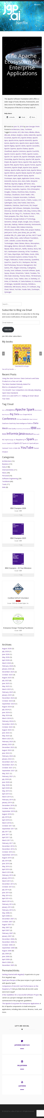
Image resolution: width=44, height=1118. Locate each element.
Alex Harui (24, 132)
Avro (19, 181)
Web (15, 448)
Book (21, 414)
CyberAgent (8, 203)
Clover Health (25, 195)
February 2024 (7, 721)
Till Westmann (36, 276)
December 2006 (8, 939)
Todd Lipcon (8, 279)
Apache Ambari (26, 138)
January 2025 (7, 695)
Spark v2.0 (10, 443)
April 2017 (6, 837)
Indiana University (26, 227)
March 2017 (6, 840)
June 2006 (6, 956)
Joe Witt (33, 232)
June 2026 (6, 654)
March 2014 (6, 901)
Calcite (27, 186)
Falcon (33, 213)
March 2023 (6, 738)
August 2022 (7, 750)
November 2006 (8, 942)
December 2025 (8, 672)
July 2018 (5, 817)
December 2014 (8, 884)
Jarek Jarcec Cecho (10, 232)
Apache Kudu (25, 170)
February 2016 (7, 875)
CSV (18, 419)
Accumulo (13, 132)
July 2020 (5, 779)
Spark (38, 270)
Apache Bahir (34, 143)
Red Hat (33, 262)
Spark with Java (33, 443)
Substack (5, 448)
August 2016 (7, 858)
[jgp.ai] (11, 20)
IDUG (38, 428)
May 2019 (6, 791)
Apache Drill (30, 159)
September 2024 (8, 704)
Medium (29, 433)
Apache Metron (9, 173)
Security (7, 270)
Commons (8, 197)
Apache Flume (19, 165)
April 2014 (6, 898)
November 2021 (8, 765)
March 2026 (6, 663)
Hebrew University (24, 224)
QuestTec (7, 262)
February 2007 (7, 933)
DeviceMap (35, 208)
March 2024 (6, 718)
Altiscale (7, 135)
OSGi (6, 257)
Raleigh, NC (12, 439)
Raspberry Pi (21, 439)
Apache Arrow (13, 140)
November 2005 (8, 965)
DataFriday (12, 423)
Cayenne (23, 189)
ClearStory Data (22, 192)
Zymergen (7, 292)
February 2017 (7, 843)
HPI (8, 227)
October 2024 (7, 701)
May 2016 (6, 866)
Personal (5, 475)
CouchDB (16, 200)
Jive (28, 232)
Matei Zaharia (19, 243)
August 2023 (7, 730)
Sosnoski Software (28, 270)
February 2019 (7, 799)
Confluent (31, 197)
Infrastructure (9, 230)
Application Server (28, 178)
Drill (24, 211)
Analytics (20, 135)
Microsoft (22, 246)
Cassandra (15, 189)
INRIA (22, 230)
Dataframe (5, 423)
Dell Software (17, 208)
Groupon (36, 222)
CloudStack (16, 195)
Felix (37, 213)
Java (22, 433)
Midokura (29, 246)
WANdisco (31, 284)
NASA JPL (18, 249)
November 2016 (8, 849)
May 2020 (6, 785)
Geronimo (7, 222)
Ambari (13, 135)
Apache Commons (19, 151)
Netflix (24, 249)
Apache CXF (8, 157)
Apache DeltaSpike (28, 157)
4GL (3, 410)
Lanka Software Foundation (28, 238)
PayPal (7, 440)
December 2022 (8, 747)
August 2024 (7, 706)
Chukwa (13, 192)
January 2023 (7, 744)
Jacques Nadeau (34, 230)
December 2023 (8, 724)
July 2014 (5, 890)
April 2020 (6, 788)
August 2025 (7, 677)
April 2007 (6, 930)
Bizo (33, 184)
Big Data (14, 184)
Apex (14, 178)
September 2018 (8, 811)
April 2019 (6, 794)
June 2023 (6, 733)
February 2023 (7, 741)
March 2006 (6, 962)
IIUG (4, 434)
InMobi (17, 230)
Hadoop (14, 224)
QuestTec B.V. (17, 262)
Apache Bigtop (9, 146)
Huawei (13, 227)
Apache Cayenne (10, 149)
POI (35, 257)
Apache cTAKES (21, 154)
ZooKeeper (35, 289)
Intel (26, 230)
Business (5, 464)
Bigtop (20, 184)
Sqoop (6, 273)
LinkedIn (12, 241)
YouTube (18, 289)
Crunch (22, 200)
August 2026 (7, 648)
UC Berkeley (33, 279)
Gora (30, 222)
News (4, 473)
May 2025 (6, 686)
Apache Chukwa (22, 149)
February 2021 (7, 776)
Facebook (26, 213)
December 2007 (8, 919)
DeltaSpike (26, 208)
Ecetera (34, 211)
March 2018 (6, 823)
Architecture (15, 129)
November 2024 (8, 698)
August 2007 (7, 924)
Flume (26, 216)
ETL (20, 213)
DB (30, 205)
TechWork (28, 129)
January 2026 (7, 669)
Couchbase (8, 200)
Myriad (6, 249)
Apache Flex (37, 162)
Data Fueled (22, 203)
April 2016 (6, 869)
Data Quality (12, 429)
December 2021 (8, 762)
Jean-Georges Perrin (33, 126)
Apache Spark (12, 176)
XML (19, 448)
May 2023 (6, 736)
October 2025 (7, 675)
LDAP (6, 241)
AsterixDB (7, 181)
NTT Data (7, 254)
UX (13, 448)
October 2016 (7, 852)
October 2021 (7, 767)
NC (3, 439)
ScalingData (31, 268)
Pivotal (30, 257)
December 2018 (8, 805)
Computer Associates (19, 197)
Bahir (28, 181)
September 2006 (8, 948)
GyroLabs (7, 224)
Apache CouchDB (33, 151)
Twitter (21, 279)
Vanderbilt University (20, 284)
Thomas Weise (25, 276)
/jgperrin (22, 1086)
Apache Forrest (30, 165)
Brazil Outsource (18, 186)
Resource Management (25, 265)
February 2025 (7, 692)
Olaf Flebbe (25, 254)
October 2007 (7, 921)
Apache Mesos (36, 170)
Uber (26, 279)
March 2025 (6, 689)
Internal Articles (8, 470)
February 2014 (7, 904)
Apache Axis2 (24, 143)
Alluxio (37, 132)
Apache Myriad (21, 173)
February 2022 (7, 756)
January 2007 (7, 936)
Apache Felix (27, 162)
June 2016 (6, 863)
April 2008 (6, 916)
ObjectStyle (16, 254)
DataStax (16, 205)
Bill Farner (27, 184)
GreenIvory (19, 428)
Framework (8, 219)
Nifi (39, 249)
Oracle (32, 254)
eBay (29, 211)
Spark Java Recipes (9, 980)
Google (25, 222)
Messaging (8, 246)
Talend (26, 273)
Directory (7, 211)
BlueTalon (7, 186)
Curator (34, 200)
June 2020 (6, 782)
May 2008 (6, 913)
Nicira (36, 249)
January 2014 (7, 907)
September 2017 (8, 828)
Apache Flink (8, 165)
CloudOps (7, 195)
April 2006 (6, 959)
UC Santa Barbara (24, 281)
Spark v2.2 (18, 443)
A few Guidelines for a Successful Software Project (20, 995)
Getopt (14, 222)
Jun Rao (28, 235)
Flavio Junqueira (9, 216)
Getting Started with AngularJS (13, 974)
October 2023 (7, 727)
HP (5, 227)
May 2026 (6, 657)
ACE (19, 132)
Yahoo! (11, 289)
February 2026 (7, 666)
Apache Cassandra (32, 146)
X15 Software (31, 287)
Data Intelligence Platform (24, 423)
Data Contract (33, 419)
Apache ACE (16, 138)
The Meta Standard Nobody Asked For (16, 384)
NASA (12, 249)
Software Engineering (10, 478)
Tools (16, 279)
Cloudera (32, 192)
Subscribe (8, 329)
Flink (21, 216)
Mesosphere (35, 243)
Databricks (8, 205)
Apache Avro (14, 143)
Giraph (20, 222)
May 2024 (6, 715)
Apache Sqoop (23, 176)
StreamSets (20, 273)
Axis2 (23, 181)
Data (22, 129)
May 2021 (6, 773)
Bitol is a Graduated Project (12, 387)
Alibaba (31, 132)
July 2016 (5, 860)
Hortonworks (36, 224)
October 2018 (7, 808)
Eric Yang (15, 213)
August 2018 (7, 814)
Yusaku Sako (26, 289)
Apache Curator (32, 154)
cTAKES (28, 200)
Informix (12, 433)
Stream (12, 273)
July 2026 (5, 651)
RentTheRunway (10, 265)
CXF (39, 200)
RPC (11, 268)
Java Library (22, 232)
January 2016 (7, 878)
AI (5, 410)
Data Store (30, 203)
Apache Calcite (20, 146)
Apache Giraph (17, 167)
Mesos (27, 243)
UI (32, 281)
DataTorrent (24, 205)
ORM (37, 254)
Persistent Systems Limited (18, 257)
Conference (9, 418)
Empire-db (7, 213)
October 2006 (7, 945)
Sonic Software (16, 270)
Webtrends (8, 287)
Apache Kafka (15, 170)
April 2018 (6, 820)
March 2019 (6, 797)
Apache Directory (19, 159)
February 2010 (7, 910)
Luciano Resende (22, 241)
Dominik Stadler (17, 211)
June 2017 (6, 834)
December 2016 (8, 846)
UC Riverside (13, 281)
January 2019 (7, 802)
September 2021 (8, 770)
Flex (17, 216)
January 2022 (7, 759)
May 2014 (6, 895)
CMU (32, 195)
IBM (18, 227)
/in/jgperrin (22, 1065)
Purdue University (25, 260)
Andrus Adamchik (30, 135)
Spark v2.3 (26, 443)
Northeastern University (16, 251)
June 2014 (6, 892)
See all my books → (9, 369)
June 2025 (6, 683)
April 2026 (6, 660)
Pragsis (6, 260)
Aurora (14, 181)
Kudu (16, 238)
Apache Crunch (9, 154)
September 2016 (8, 855)
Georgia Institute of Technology (24, 219)
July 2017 (5, 831)
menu (38, 4)
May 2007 (6, 927)
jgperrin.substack (22, 1045)
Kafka (12, 238)
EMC (39, 211)
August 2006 (7, 951)
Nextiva (30, 249)
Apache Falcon (17, 162)
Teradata (33, 273)
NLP (5, 251)
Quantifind (35, 260)
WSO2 (24, 287)
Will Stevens (17, 287)
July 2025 (5, 680)
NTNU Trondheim (32, 251)
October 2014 (7, 887)
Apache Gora (27, 167)
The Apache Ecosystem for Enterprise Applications (20, 1003)
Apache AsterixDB (25, 140)
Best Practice (5, 414)
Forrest (31, 216)
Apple (19, 178)
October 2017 (7, 826)
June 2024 (6, 712)
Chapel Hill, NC (27, 414)
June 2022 (6, 753)
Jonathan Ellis (9, 235)
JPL (15, 235)
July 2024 (5, 709)
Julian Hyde (21, 235)
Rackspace (26, 262)
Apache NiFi (31, 173)
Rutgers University (20, 268)
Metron (15, 246)
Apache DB (17, 157)
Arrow (37, 178)
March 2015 (6, 881)
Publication (14, 260)
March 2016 (6, 872)
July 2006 (5, 953)
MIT (35, 246)
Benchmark (38, 410)
